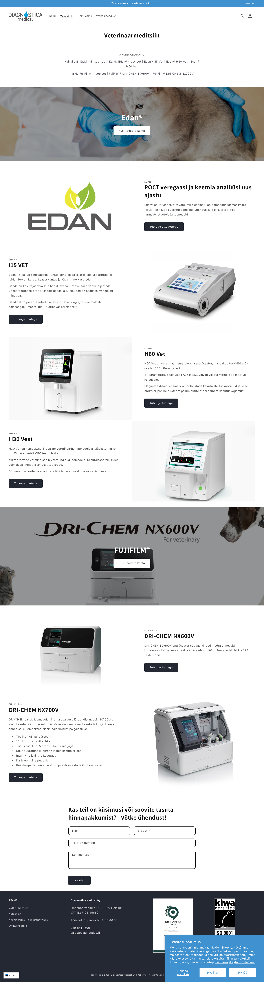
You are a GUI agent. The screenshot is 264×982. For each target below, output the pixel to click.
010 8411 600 (80, 927)
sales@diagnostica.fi (85, 932)
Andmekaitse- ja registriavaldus (29, 919)
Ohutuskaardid (18, 925)
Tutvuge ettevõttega (164, 226)
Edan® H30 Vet (177, 61)
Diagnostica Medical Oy (123, 975)
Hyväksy (212, 972)
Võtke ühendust (19, 908)
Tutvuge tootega (25, 319)
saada (79, 880)
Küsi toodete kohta (132, 130)
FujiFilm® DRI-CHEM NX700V (173, 73)
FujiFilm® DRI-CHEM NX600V (129, 73)
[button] (67, 16)
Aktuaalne (15, 913)
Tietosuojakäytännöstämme (235, 962)
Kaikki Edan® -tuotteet (125, 61)
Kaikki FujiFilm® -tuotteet (88, 73)
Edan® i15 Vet (153, 61)
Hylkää (242, 972)
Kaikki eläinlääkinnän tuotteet (85, 61)
